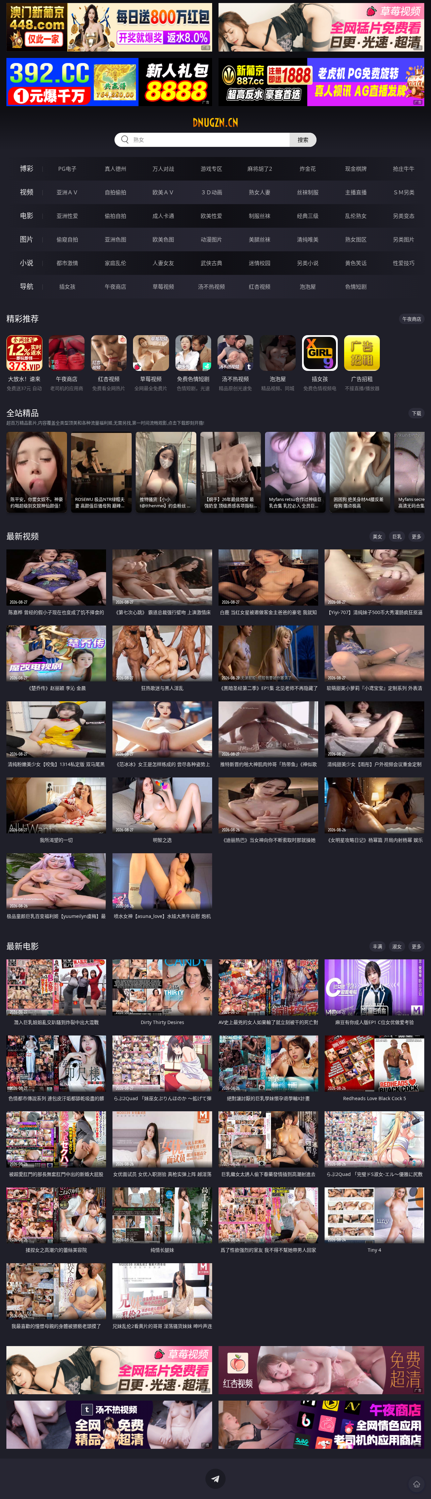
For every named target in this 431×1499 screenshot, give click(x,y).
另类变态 (404, 216)
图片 (26, 239)
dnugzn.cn (215, 122)
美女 (377, 536)
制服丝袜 (259, 216)
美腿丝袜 (259, 239)
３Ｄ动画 (211, 192)
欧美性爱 (211, 216)
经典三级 (308, 216)
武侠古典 (211, 263)
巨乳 (397, 536)
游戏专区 (211, 168)
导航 (26, 286)
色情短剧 (356, 286)
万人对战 (163, 168)
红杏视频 (259, 286)
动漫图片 (211, 239)
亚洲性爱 (67, 216)
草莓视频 (163, 286)
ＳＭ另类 (404, 192)
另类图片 (404, 239)
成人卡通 (163, 216)
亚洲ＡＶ (67, 192)
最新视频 (22, 536)
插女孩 (67, 286)
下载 (416, 413)
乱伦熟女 (356, 216)
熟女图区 (356, 239)
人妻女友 (163, 263)
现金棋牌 (356, 168)
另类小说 (308, 263)
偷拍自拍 (115, 216)
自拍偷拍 (115, 192)
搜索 (303, 139)
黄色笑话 (356, 263)
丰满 (377, 946)
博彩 (26, 168)
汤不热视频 (211, 286)
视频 (26, 192)
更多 (416, 536)
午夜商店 (115, 286)
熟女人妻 (259, 192)
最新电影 (22, 946)
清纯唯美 (308, 239)
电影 (26, 215)
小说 (26, 262)
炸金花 (308, 168)
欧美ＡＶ (163, 192)
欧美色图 (163, 239)
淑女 (397, 946)
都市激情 (67, 263)
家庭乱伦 (115, 263)
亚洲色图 (115, 239)
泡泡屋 (308, 286)
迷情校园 (259, 263)
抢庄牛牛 (404, 168)
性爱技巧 (404, 263)
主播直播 (356, 192)
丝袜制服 (308, 192)
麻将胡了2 (259, 168)
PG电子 (67, 168)
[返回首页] (416, 1484)
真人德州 (115, 168)
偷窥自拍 (67, 239)
